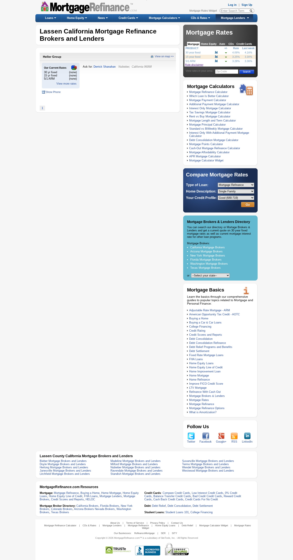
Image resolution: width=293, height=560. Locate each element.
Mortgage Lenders (233, 18)
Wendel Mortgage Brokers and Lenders (206, 467)
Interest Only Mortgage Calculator (210, 108)
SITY (174, 533)
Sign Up (247, 4)
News (101, 18)
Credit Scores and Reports (205, 334)
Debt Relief (159, 505)
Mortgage (193, 44)
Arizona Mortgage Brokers (206, 251)
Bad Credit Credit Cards (207, 496)
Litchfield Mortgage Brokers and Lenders (65, 473)
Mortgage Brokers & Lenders (207, 396)
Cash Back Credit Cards (168, 499)
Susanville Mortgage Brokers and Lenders (208, 461)
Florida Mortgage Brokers (206, 259)
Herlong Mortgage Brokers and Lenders (64, 467)
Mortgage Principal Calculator (207, 124)
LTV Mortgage (198, 387)
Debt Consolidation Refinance (207, 342)
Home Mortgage (199, 375)
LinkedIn (247, 441)
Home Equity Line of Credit (206, 367)
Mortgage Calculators (163, 18)
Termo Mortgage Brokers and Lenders (205, 464)
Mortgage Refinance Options (207, 408)
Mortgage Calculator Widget (206, 160)
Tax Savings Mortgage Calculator (209, 112)
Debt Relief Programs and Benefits (210, 347)
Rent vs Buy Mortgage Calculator (209, 116)
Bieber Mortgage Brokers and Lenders (63, 461)
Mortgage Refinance (201, 404)
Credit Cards (127, 18)
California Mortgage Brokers (207, 247)
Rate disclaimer (194, 64)
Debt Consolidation (201, 338)
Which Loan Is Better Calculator (209, 96)
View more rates (66, 83)
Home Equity (75, 18)
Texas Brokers (60, 512)
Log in (232, 4)
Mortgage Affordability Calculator (209, 152)
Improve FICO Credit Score (206, 383)
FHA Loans (196, 359)
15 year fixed (193, 56)
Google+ (221, 441)
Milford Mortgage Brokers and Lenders (134, 464)
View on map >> (164, 56)
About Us (115, 523)
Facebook (205, 441)
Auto (222, 43)
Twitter (191, 441)
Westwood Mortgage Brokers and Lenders (208, 470)
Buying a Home (198, 318)
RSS (234, 441)
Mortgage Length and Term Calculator (212, 120)
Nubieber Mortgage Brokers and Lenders (135, 467)
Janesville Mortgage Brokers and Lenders (65, 470)
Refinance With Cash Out (205, 391)
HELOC (90, 499)
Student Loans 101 (177, 512)
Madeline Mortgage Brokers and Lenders (135, 461)
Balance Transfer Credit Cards (172, 496)
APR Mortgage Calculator (205, 156)
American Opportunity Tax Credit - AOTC (214, 314)
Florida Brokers (109, 505)
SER (163, 533)
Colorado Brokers (61, 509)
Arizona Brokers (84, 509)
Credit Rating (197, 330)
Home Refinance (199, 379)
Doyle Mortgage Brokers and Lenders (63, 464)
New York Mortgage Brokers (207, 255)
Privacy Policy (157, 523)
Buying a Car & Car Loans (205, 322)
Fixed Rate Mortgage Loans (206, 355)
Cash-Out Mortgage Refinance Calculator (214, 148)
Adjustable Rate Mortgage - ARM (209, 310)
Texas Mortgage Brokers (205, 267)
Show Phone (53, 92)
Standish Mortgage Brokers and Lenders (135, 473)
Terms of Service (135, 523)
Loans (49, 18)
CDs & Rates (199, 18)
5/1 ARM (190, 61)
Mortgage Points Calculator (206, 144)
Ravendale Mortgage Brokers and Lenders (136, 470)
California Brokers (87, 505)
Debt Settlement (199, 351)
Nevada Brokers (105, 509)
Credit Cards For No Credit (201, 499)
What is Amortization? (202, 412)
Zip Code (221, 71)
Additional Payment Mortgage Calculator (214, 104)
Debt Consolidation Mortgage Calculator (213, 140)
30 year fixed (193, 52)
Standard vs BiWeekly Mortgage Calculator (216, 128)
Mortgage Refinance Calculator (208, 92)
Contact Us (177, 523)
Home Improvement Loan (205, 371)
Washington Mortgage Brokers (209, 263)
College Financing (200, 326)
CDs (231, 43)
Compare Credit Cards (176, 493)
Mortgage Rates (199, 400)
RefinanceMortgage (144, 533)
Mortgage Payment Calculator (207, 100)
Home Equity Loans (201, 363)
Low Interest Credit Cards (207, 493)
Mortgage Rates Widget (203, 10)
